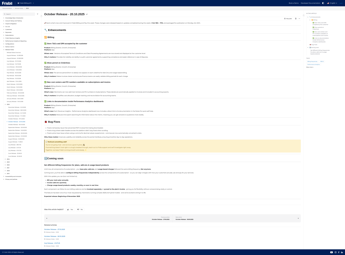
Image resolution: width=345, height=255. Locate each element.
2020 (8, 170)
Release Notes (19, 8)
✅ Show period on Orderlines (318, 28)
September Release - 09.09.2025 (17, 133)
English (332, 3)
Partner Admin (9, 46)
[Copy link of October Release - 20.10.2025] (86, 14)
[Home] (7, 3)
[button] (19, 14)
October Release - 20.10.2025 (16, 121)
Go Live (7, 26)
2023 (8, 162)
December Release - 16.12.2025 (17, 107)
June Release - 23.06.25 (15, 153)
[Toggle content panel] (304, 15)
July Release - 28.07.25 (14, 144)
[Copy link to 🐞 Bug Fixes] (63, 122)
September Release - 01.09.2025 (17, 136)
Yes (72, 209)
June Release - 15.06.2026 (14, 70)
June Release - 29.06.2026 (14, 67)
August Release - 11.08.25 (15, 142)
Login (341, 3)
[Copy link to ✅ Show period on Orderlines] (73, 63)
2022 (8, 165)
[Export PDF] (295, 18)
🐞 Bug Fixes (313, 44)
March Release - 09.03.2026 (15, 90)
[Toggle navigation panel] (41, 16)
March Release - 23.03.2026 (14, 84)
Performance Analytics (313, 64)
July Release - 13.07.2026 (14, 64)
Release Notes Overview (14, 52)
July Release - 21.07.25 (14, 147)
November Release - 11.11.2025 (16, 116)
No (82, 209)
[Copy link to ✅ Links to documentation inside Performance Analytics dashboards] (106, 101)
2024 (8, 159)
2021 (8, 167)
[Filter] (37, 14)
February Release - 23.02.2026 (15, 93)
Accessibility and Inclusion (13, 176)
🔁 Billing (314, 20)
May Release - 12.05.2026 (14, 78)
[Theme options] (323, 3)
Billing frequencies (312, 61)
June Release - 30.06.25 (15, 156)
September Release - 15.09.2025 (17, 130)
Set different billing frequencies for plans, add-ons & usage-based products (320, 52)
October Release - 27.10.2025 (16, 118)
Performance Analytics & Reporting (15, 41)
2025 (27, 8)
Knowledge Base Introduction (14, 18)
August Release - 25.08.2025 (16, 139)
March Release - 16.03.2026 (14, 87)
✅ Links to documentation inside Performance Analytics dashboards (321, 39)
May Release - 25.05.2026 (14, 72)
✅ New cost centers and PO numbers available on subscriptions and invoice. (320, 33)
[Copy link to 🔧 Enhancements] (69, 30)
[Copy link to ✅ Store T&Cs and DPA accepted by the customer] (90, 43)
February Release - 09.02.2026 (15, 95)
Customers (8, 29)
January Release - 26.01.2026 (15, 98)
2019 (8, 173)
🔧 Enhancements (314, 17)
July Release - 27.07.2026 (14, 61)
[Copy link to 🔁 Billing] (57, 37)
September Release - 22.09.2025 (17, 127)
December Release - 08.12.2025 (17, 110)
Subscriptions (9, 35)
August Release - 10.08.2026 (15, 55)
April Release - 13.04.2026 (14, 81)
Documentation (7, 8)
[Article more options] (299, 18)
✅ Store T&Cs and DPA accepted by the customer (320, 23)
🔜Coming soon (314, 47)
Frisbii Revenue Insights (12, 38)
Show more (309, 67)
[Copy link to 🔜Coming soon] (67, 158)
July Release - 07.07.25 (14, 150)
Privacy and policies (11, 179)
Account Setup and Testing (13, 21)
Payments (8, 32)
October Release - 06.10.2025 (16, 124)
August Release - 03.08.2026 (15, 58)
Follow (289, 18)
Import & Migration (11, 23)
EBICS (322, 61)
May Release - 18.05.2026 (14, 75)
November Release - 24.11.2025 (17, 113)
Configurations (9, 44)
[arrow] (308, 17)
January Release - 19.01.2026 (15, 101)
